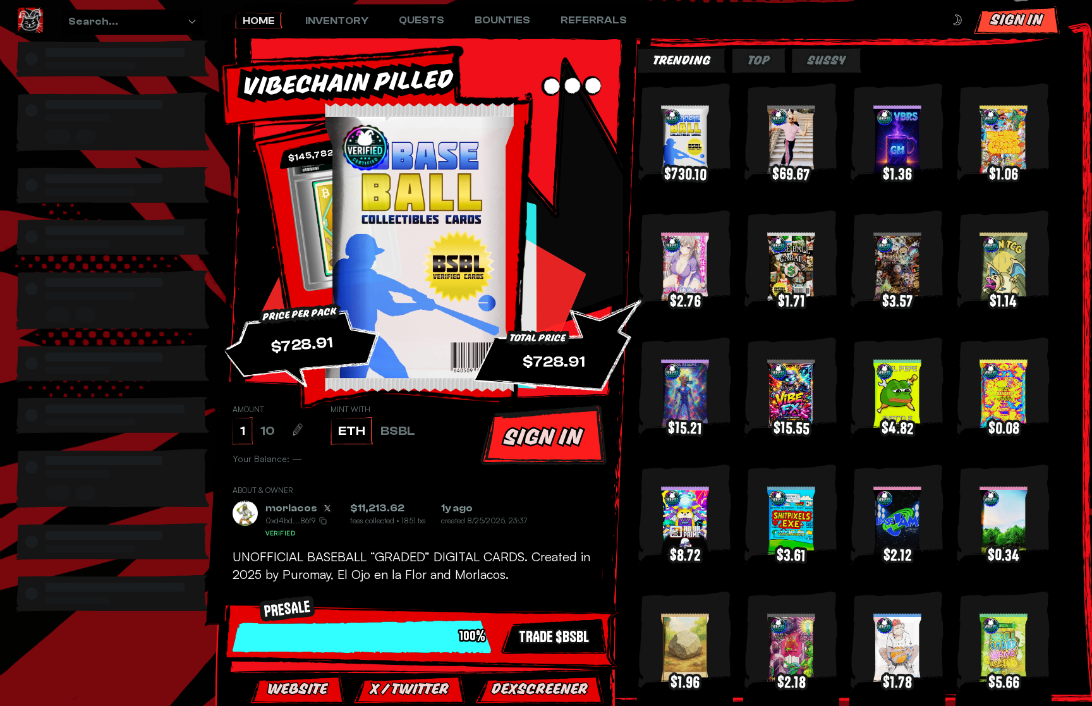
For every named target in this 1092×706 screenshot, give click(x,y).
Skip (581, 668)
